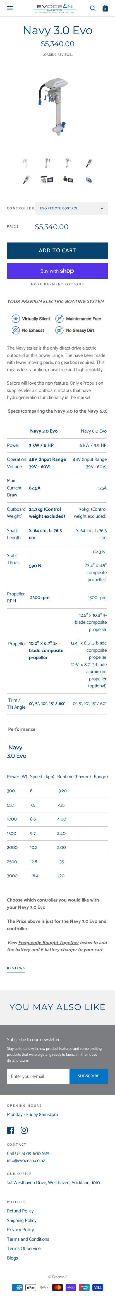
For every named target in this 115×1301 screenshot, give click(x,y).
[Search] (92, 8)
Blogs (12, 1258)
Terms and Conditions (28, 1239)
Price (13, 226)
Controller (20, 208)
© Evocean (56, 1277)
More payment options (57, 284)
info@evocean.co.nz (26, 1160)
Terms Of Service (23, 1249)
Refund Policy (20, 1211)
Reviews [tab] (16, 968)
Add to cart (57, 250)
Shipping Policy (22, 1220)
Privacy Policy (20, 1230)
